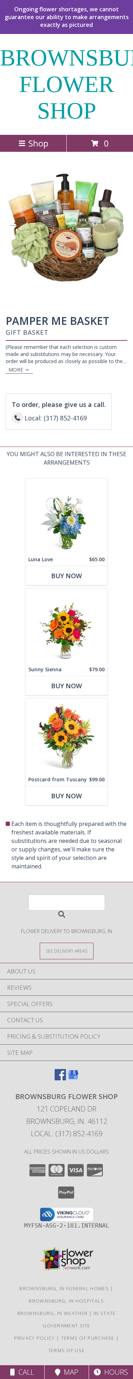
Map (69, 1372)
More (16, 369)
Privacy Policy (34, 1338)
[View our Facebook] (60, 1078)
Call (24, 1372)
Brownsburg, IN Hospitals (66, 1301)
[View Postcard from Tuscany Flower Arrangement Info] (66, 736)
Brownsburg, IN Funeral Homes (64, 1288)
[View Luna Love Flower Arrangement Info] (66, 515)
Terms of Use (66, 1350)
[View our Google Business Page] (73, 1078)
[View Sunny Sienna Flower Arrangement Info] (66, 625)
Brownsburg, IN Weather (52, 1313)
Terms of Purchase (88, 1338)
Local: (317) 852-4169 (66, 1133)
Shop (38, 143)
